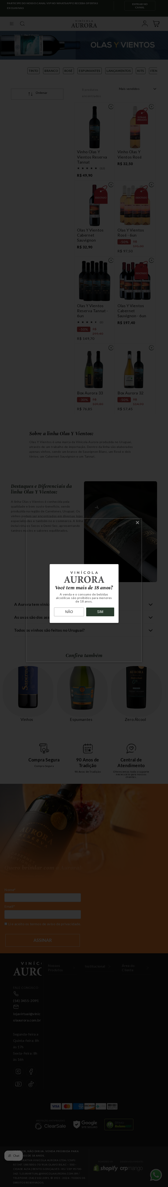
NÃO (69, 612)
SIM (100, 612)
